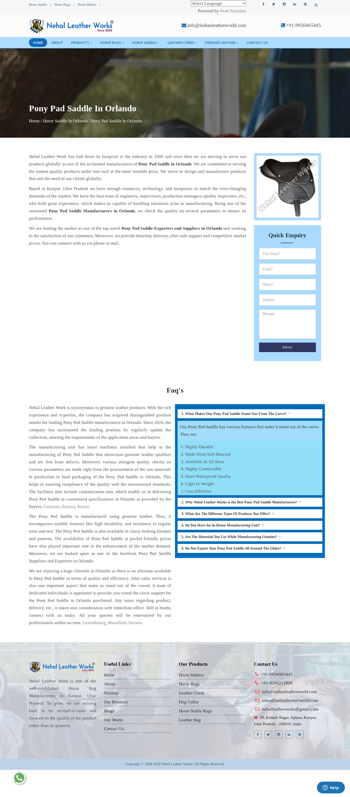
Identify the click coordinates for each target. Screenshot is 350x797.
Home (38, 42)
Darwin (135, 622)
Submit (287, 347)
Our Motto (113, 720)
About (57, 42)
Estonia (68, 506)
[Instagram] (284, 4)
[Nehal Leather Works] (72, 26)
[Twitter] (273, 4)
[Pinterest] (305, 4)
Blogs (109, 711)
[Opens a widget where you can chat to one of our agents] (331, 788)
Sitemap (111, 693)
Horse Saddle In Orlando (65, 120)
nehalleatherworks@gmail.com (290, 709)
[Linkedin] (294, 4)
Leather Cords (181, 42)
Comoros (51, 506)
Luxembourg (94, 622)
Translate (238, 10)
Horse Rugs (62, 4)
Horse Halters (87, 4)
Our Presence (116, 702)
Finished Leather (220, 42)
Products (80, 42)
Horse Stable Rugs (195, 711)
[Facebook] (263, 4)
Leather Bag (190, 720)
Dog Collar (189, 702)
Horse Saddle (38, 4)
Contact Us (257, 42)
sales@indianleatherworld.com (290, 700)
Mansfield (117, 622)
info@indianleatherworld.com (216, 25)
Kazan (83, 506)
